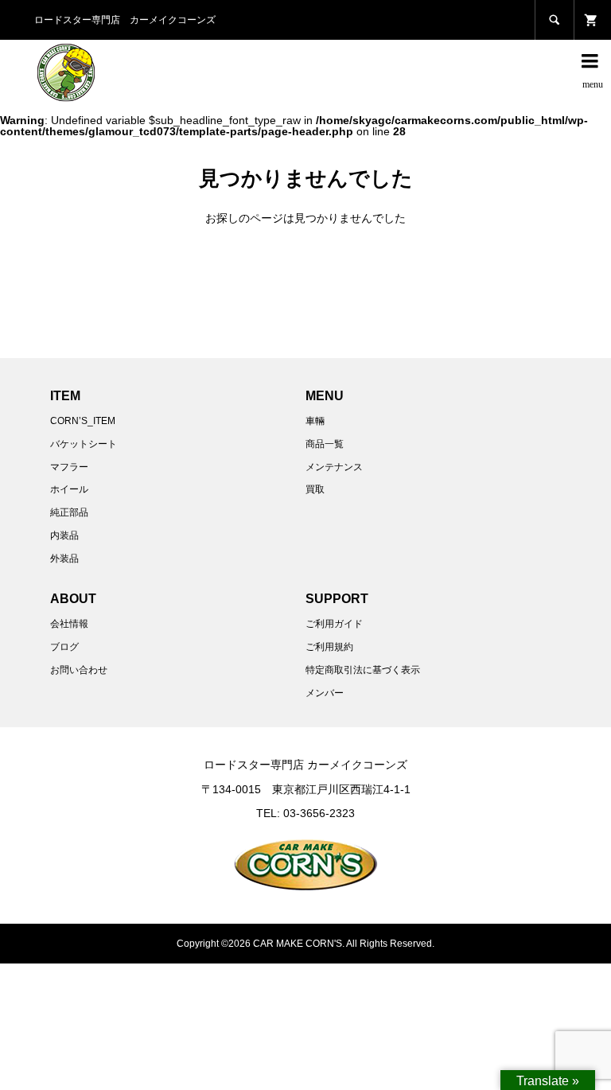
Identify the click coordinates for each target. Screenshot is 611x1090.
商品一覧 (325, 444)
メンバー (325, 693)
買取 (315, 489)
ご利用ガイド (334, 623)
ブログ (64, 646)
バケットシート (83, 444)
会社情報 (69, 623)
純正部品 (69, 512)
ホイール (69, 489)
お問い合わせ (78, 669)
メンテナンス (334, 467)
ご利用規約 (329, 646)
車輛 (315, 420)
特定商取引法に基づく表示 (363, 669)
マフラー (69, 467)
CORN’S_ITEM (82, 420)
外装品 (64, 558)
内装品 (64, 535)
